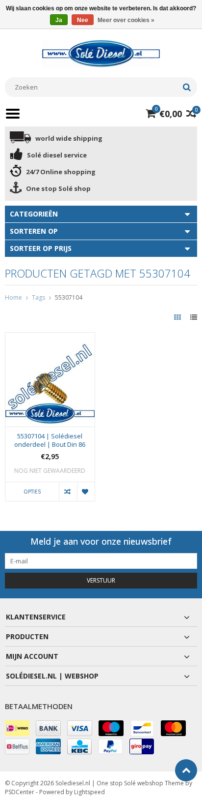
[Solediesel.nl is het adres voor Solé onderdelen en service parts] (101, 53)
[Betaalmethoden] (17, 728)
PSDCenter (19, 792)
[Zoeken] (186, 87)
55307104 (68, 297)
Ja (58, 20)
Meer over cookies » (126, 20)
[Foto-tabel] (178, 317)
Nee (82, 20)
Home (13, 297)
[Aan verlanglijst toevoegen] (86, 491)
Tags (38, 297)
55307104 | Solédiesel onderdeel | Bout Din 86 (49, 440)
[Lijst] (193, 317)
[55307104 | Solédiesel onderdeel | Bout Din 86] (50, 337)
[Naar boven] (186, 770)
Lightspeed (89, 792)
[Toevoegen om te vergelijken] (67, 491)
